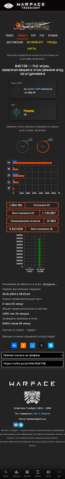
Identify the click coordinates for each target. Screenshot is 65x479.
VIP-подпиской (44, 88)
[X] (41, 345)
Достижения (15, 42)
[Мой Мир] (32, 345)
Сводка (22, 35)
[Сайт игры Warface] (32, 383)
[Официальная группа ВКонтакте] (15, 425)
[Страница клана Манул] (32, 397)
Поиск (10, 35)
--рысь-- (28, 23)
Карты (31, 48)
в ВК (35, 413)
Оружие (53, 35)
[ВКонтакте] (14, 345)
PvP (33, 35)
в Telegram (44, 413)
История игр (35, 42)
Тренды (52, 42)
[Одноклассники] (23, 345)
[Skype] (50, 345)
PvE (42, 35)
